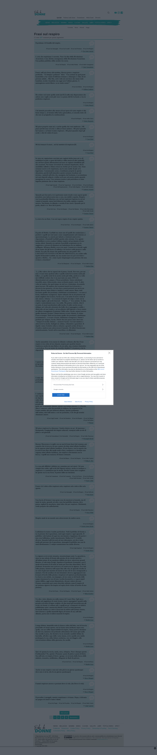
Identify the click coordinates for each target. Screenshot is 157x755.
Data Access (78, 401)
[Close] (110, 353)
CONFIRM (61, 395)
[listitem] (78, 385)
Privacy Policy (89, 401)
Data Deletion (68, 401)
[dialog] (78, 377)
